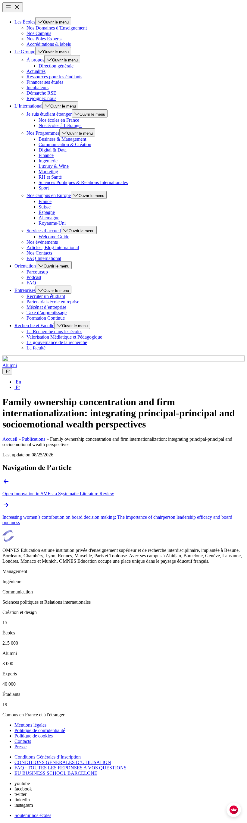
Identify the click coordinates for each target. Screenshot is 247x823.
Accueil (9, 439)
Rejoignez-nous (41, 98)
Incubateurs (37, 87)
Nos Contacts (39, 252)
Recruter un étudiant (46, 296)
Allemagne (49, 217)
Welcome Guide (54, 236)
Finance (46, 155)
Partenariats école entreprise (53, 301)
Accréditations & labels (49, 44)
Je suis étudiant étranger (49, 114)
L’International (28, 105)
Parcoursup (37, 271)
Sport (44, 187)
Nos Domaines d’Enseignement (57, 27)
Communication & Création (65, 144)
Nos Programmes (43, 133)
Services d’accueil (44, 230)
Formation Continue (46, 318)
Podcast (34, 277)
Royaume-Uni (52, 223)
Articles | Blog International (53, 247)
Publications (33, 439)
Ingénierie (48, 160)
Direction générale (56, 65)
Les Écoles (24, 21)
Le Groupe (24, 51)
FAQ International (44, 258)
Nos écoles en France (59, 120)
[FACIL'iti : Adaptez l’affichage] (234, 810)
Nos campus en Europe (49, 195)
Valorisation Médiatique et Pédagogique (64, 337)
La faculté (36, 347)
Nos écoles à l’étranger (60, 125)
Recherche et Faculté (34, 325)
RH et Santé (50, 177)
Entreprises (25, 290)
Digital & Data (53, 149)
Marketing (48, 171)
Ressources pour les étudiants (54, 76)
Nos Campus (39, 33)
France (45, 201)
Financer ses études (45, 82)
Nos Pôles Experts (44, 38)
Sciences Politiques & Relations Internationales (83, 182)
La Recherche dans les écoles (54, 331)
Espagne (47, 212)
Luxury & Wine (54, 166)
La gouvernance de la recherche (57, 342)
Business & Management (62, 139)
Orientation (25, 265)
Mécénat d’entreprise (46, 307)
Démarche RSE (41, 92)
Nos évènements (42, 242)
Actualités (36, 71)
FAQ (31, 282)
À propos (35, 59)
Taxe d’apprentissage (47, 312)
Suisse (45, 206)
